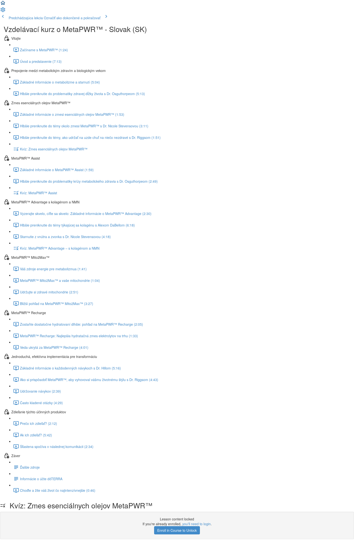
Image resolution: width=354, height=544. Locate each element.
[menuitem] (3, 11)
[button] (3, 4)
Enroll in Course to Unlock (177, 530)
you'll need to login (196, 523)
